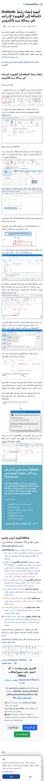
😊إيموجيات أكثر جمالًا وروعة (20, 598)
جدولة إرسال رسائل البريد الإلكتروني (28, 565)
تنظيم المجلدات (9, 586)
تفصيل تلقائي (8, 592)
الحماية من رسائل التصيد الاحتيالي (28, 610)
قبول (11, 777)
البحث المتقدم (21, 586)
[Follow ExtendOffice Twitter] (8, 754)
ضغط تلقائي (8, 595)
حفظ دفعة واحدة (18, 589)
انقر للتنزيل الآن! (12, 546)
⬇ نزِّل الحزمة (30, 724)
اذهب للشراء (6, 660)
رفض (30, 777)
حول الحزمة (13, 724)
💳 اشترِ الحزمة (22, 731)
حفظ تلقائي (19, 592)
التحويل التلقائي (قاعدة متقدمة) (21, 571)
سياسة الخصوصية (7, 771)
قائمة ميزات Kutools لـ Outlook (14, 657)
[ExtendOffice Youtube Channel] (13, 754)
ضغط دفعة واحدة (30, 592)
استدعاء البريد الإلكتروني (16, 580)
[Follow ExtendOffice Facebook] (3, 754)
